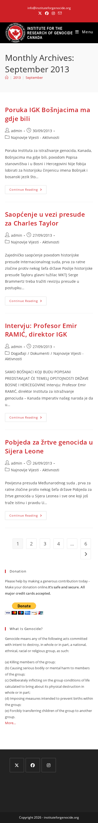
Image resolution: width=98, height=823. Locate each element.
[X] (17, 765)
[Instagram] (49, 765)
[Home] (6, 77)
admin (16, 130)
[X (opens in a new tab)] (40, 13)
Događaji (18, 353)
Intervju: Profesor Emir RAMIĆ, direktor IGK (41, 330)
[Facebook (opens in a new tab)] (46, 13)
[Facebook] (33, 765)
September (34, 77)
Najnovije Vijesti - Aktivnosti (35, 137)
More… (10, 723)
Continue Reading (28, 190)
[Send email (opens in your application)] (59, 13)
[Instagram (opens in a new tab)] (53, 13)
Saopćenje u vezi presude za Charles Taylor (45, 218)
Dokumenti (39, 353)
